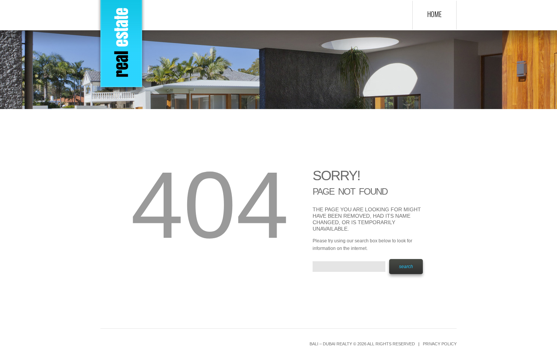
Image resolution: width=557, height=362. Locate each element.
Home (434, 14)
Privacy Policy (440, 344)
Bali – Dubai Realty (331, 344)
